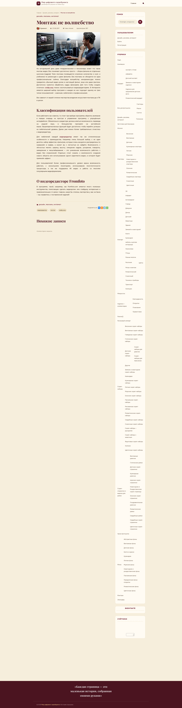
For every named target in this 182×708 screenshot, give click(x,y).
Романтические (131, 173)
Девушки (129, 208)
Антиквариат (130, 200)
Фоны (119, 565)
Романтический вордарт (134, 98)
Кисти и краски (129, 552)
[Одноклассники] (102, 208)
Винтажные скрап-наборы (134, 331)
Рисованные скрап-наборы (131, 408)
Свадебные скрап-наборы (134, 420)
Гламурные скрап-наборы (134, 335)
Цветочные (130, 185)
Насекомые (129, 249)
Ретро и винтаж (131, 268)
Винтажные (130, 138)
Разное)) (120, 316)
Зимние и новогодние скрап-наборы (132, 371)
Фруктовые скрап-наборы (134, 442)
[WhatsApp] (107, 208)
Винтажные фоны (130, 544)
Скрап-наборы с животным (130, 436)
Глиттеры (140, 104)
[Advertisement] (91, 661)
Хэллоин (128, 446)
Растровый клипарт (124, 321)
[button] (68, 48)
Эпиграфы (120, 600)
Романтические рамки (135, 510)
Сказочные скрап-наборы (134, 424)
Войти (119, 42)
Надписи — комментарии (122, 305)
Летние (128, 151)
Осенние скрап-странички (135, 497)
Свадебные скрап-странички (136, 521)
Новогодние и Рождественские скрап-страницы (136, 489)
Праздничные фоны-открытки (131, 581)
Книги (128, 234)
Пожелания (136, 307)
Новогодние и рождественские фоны (131, 570)
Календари (128, 376)
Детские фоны (129, 548)
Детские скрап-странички (135, 468)
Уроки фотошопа (123, 534)
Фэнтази (120, 595)
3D (126, 191)
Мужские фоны (129, 565)
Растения (129, 262)
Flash (119, 60)
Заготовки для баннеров (125, 124)
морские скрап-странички (135, 481)
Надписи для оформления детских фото (133, 91)
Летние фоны (128, 561)
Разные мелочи (131, 257)
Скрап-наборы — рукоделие (130, 429)
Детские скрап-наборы (128, 353)
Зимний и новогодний (133, 229)
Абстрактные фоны (130, 539)
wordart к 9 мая (131, 70)
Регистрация (121, 45)
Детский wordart (131, 78)
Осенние (129, 168)
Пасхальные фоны (130, 576)
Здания (128, 225)
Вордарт (120, 84)
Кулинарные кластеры (133, 147)
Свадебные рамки (136, 516)
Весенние (129, 134)
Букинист (43, 28)
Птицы (128, 253)
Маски (139, 108)
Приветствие (137, 312)
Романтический (131, 272)
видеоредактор (66, 137)
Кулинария (129, 238)
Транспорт (129, 284)
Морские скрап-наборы (133, 391)
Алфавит (128, 195)
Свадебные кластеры (133, 177)
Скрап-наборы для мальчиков (138, 358)
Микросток (121, 294)
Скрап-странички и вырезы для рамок (121, 492)
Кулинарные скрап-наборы (131, 382)
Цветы (141, 263)
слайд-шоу (49, 88)
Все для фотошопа (123, 108)
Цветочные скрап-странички (136, 528)
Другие (127, 365)
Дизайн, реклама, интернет (48, 16)
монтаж (53, 210)
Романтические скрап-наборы (133, 414)
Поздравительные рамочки (136, 504)
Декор (128, 212)
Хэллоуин (129, 289)
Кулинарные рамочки (134, 475)
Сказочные (130, 181)
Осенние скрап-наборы (133, 396)
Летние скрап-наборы (132, 387)
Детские (129, 142)
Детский (128, 217)
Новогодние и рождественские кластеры (132, 161)
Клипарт (120, 240)
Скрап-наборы (120, 388)
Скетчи (139, 113)
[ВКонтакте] (99, 208)
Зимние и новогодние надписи (133, 84)
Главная (133, 3)
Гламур (128, 204)
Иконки (120, 128)
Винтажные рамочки (134, 457)
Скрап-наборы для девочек (138, 349)
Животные (129, 221)
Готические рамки (136, 463)
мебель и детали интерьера (131, 243)
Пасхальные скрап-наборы (131, 401)
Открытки (136, 303)
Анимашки (121, 64)
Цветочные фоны (129, 591)
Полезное (139, 119)
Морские (129, 155)
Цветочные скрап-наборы (134, 450)
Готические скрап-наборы (131, 340)
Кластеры (120, 159)
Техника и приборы (132, 280)
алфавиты (129, 74)
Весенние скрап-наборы (133, 326)
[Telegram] (104, 208)
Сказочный (129, 276)
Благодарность (138, 299)
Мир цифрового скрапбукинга (54, 2)
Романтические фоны (131, 587)
